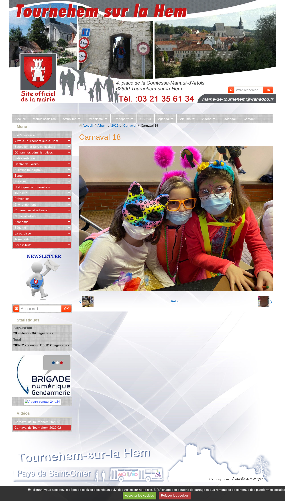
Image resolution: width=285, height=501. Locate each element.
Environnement (25, 204)
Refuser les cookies (175, 495)
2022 (114, 125)
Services (20, 181)
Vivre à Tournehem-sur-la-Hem (36, 141)
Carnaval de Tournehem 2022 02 (37, 427)
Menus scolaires (44, 119)
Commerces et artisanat (31, 210)
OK (268, 90)
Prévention (22, 198)
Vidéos (206, 119)
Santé (18, 175)
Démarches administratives (33, 152)
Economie (21, 222)
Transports (121, 119)
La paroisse (22, 233)
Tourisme (20, 193)
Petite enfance (24, 158)
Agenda (163, 119)
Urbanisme (95, 119)
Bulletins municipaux (28, 170)
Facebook (229, 119)
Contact (249, 119)
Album (102, 125)
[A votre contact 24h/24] (42, 401)
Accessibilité (23, 245)
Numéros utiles (25, 216)
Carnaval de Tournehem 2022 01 (37, 422)
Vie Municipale (24, 135)
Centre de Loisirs (26, 164)
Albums (185, 119)
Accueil (21, 119)
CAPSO (145, 119)
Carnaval (129, 125)
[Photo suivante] (265, 301)
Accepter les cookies (139, 495)
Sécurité (20, 227)
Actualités (69, 119)
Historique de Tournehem (32, 187)
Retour (176, 301)
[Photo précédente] (86, 301)
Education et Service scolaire (34, 146)
